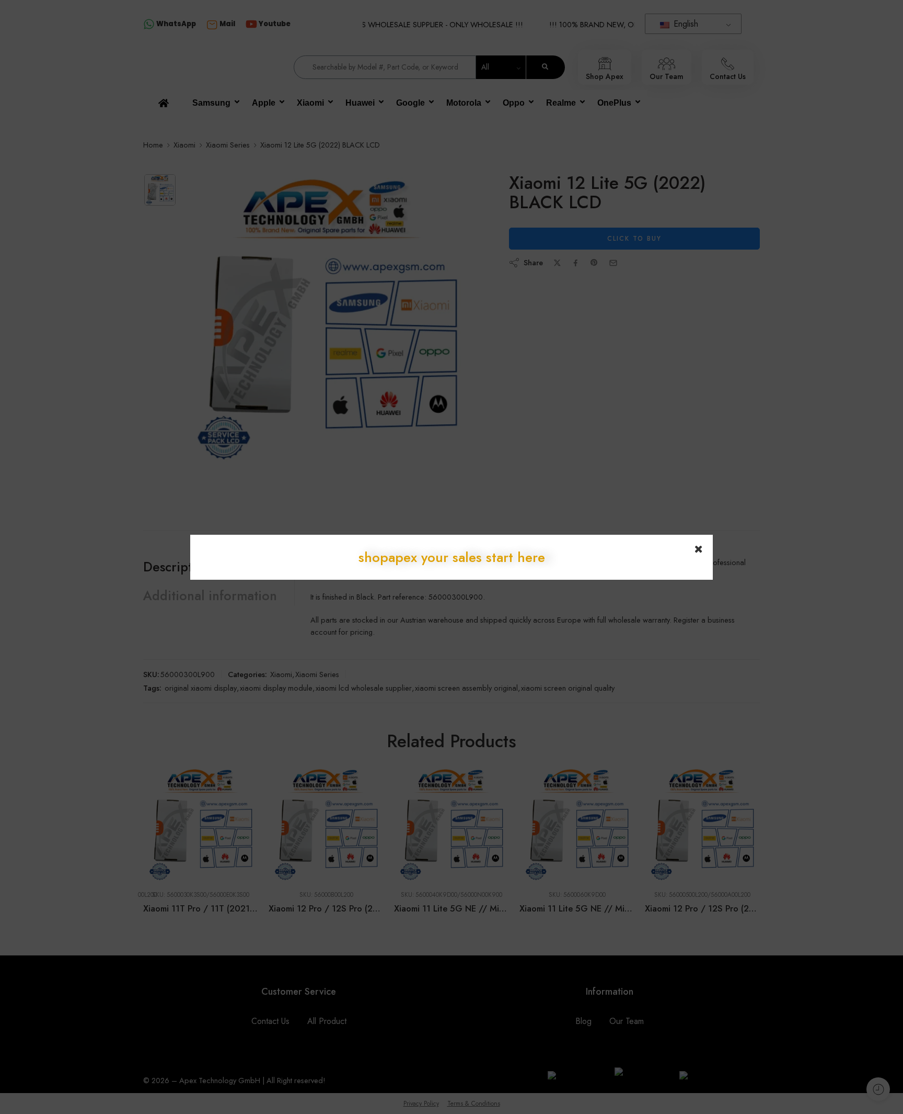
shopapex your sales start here (451, 557)
